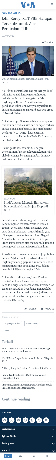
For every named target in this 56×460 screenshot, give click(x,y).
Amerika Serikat (12, 13)
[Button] (48, 43)
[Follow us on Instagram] (25, 420)
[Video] (20, 456)
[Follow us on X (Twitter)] (11, 420)
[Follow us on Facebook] (4, 420)
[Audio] (33, 456)
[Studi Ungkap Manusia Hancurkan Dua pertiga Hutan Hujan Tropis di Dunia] (28, 181)
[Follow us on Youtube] (18, 420)
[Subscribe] (46, 420)
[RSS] (32, 420)
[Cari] (47, 456)
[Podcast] (39, 420)
